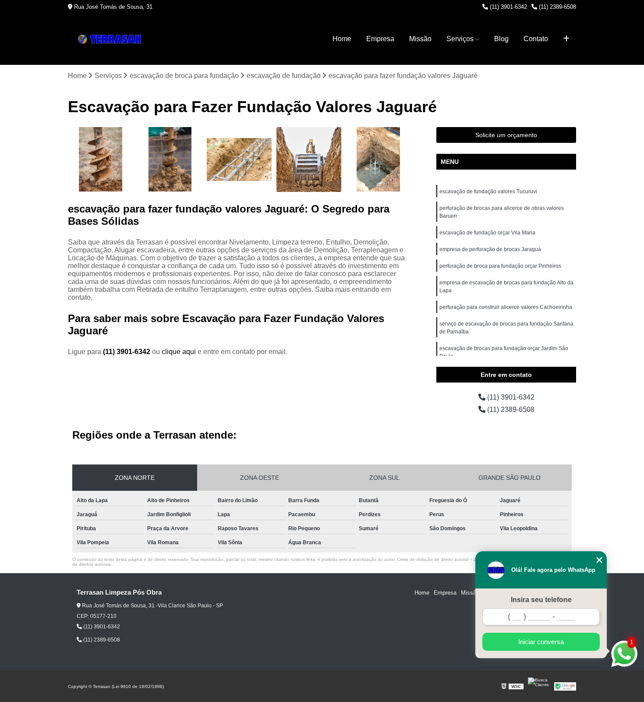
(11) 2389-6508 (556, 7)
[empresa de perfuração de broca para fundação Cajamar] (378, 159)
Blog (501, 39)
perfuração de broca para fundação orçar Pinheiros (500, 266)
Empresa (380, 39)
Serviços (460, 39)
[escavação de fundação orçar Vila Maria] (170, 159)
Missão (420, 39)
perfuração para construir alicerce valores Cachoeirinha (505, 307)
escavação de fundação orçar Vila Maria (487, 233)
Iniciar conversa (541, 641)
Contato (536, 39)
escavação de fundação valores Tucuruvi (488, 191)
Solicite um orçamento (506, 134)
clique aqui (179, 351)
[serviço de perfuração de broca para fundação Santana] (309, 159)
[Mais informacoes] (566, 39)
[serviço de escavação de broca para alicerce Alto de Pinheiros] (239, 159)
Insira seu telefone (541, 599)
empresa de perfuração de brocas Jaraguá (490, 249)
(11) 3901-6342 (507, 7)
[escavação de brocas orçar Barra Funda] (100, 159)
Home (342, 39)
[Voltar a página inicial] (112, 39)
